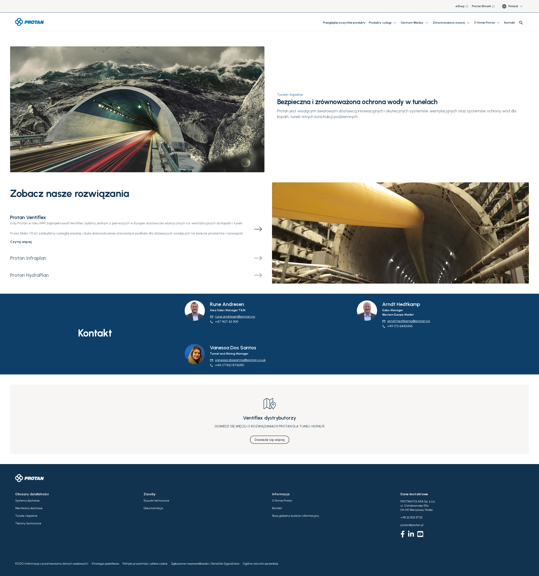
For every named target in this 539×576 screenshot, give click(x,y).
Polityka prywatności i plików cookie (145, 563)
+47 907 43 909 (224, 322)
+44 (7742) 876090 (227, 365)
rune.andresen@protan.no (232, 317)
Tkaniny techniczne (28, 523)
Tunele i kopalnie (290, 95)
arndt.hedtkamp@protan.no (406, 321)
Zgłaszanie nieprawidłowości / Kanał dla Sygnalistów (205, 563)
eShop (462, 6)
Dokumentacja (153, 508)
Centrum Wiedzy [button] (415, 22)
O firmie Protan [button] (487, 22)
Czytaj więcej (21, 242)
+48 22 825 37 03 (411, 517)
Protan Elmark (483, 6)
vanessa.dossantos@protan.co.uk (238, 360)
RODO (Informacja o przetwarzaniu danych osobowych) (51, 563)
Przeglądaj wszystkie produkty (344, 22)
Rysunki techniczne (156, 500)
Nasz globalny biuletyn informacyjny (295, 516)
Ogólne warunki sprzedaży (260, 563)
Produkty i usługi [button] (383, 22)
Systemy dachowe (27, 500)
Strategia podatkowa (105, 563)
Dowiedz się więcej (270, 440)
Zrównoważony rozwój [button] (452, 22)
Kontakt (509, 22)
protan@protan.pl (411, 525)
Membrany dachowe (29, 508)
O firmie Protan (282, 500)
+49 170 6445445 (397, 326)
